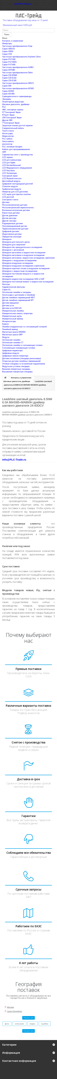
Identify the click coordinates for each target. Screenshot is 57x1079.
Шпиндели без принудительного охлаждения (22, 247)
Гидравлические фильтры (13, 287)
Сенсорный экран (10, 176)
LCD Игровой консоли (11, 178)
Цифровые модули (10, 353)
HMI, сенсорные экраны (12, 110)
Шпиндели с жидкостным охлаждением (19, 271)
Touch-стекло (8, 131)
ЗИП (4, 152)
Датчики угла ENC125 (11, 308)
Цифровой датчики (10, 231)
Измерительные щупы (12, 316)
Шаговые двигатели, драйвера (15, 104)
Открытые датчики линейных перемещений (21, 361)
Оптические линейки (11, 340)
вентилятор (7, 144)
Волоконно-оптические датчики (16, 210)
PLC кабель (7, 139)
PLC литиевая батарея (12, 147)
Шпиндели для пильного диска (16, 242)
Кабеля (5, 324)
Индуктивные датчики (11, 234)
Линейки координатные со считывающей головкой (24, 327)
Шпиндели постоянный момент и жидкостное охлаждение (27, 282)
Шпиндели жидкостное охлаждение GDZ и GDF (23, 279)
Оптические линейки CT (12, 342)
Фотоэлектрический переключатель (18, 207)
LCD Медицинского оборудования (17, 168)
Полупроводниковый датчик (14, 226)
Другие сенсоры (9, 221)
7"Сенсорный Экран (11, 123)
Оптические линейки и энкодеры (16, 292)
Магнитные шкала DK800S (14, 332)
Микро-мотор (8, 136)
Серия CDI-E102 (9, 78)
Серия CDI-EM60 (9, 75)
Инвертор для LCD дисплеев (15, 192)
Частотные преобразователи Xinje (17, 46)
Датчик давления (9, 215)
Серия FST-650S (9, 62)
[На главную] (5, 378)
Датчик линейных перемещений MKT (18, 297)
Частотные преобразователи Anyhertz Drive (21, 57)
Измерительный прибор (12, 319)
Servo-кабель (8, 141)
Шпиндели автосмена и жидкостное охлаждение (23, 252)
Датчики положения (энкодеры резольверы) (21, 358)
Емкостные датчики (11, 213)
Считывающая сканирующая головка (18, 348)
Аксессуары (7, 133)
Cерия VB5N (7, 51)
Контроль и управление (12, 41)
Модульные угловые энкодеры (16, 366)
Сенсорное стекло (10, 200)
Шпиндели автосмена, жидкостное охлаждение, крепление (28, 258)
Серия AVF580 (8, 70)
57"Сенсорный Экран (11, 112)
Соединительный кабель (13, 128)
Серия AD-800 (8, 94)
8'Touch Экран (8, 115)
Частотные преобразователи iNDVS (18, 83)
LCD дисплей (8, 197)
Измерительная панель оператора (17, 313)
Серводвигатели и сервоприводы (17, 96)
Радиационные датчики (12, 223)
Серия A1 (6, 289)
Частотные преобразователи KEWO (18, 88)
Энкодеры (6, 99)
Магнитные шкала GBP (12, 334)
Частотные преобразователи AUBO (17, 67)
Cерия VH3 (7, 54)
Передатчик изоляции (11, 237)
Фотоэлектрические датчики (14, 205)
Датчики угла (8, 305)
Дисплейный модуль (11, 181)
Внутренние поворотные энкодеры (17, 372)
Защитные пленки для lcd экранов (17, 125)
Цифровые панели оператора (15, 356)
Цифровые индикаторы (12, 350)
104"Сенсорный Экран (12, 117)
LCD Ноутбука (8, 170)
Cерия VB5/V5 (8, 49)
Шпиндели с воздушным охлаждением (19, 260)
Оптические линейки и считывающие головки (22, 345)
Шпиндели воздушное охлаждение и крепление (23, 266)
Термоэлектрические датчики (15, 229)
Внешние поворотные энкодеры (16, 369)
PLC (4, 107)
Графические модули (11, 189)
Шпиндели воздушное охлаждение (17, 263)
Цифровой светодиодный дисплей (17, 184)
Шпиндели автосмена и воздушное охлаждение (23, 255)
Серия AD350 (8, 91)
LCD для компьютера (11, 160)
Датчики (5, 202)
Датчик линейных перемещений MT (18, 300)
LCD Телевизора (9, 173)
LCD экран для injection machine (16, 194)
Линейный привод (10, 329)
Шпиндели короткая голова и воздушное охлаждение (26, 268)
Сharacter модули (10, 186)
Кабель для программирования (16, 149)
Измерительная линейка (13, 311)
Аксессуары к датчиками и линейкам (18, 295)
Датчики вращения (10, 303)
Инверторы (7, 43)
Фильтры (6, 284)
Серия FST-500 (8, 59)
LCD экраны (7, 157)
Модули (5, 337)
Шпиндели (6, 239)
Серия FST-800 (8, 65)
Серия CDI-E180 (9, 80)
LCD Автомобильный (11, 165)
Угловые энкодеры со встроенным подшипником (23, 364)
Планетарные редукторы (13, 102)
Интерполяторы (9, 321)
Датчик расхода (9, 218)
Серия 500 (6, 86)
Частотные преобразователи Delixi (17, 72)
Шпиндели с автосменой (13, 250)
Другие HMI (7, 120)
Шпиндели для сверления (13, 245)
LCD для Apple (8, 162)
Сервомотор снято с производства (17, 155)
